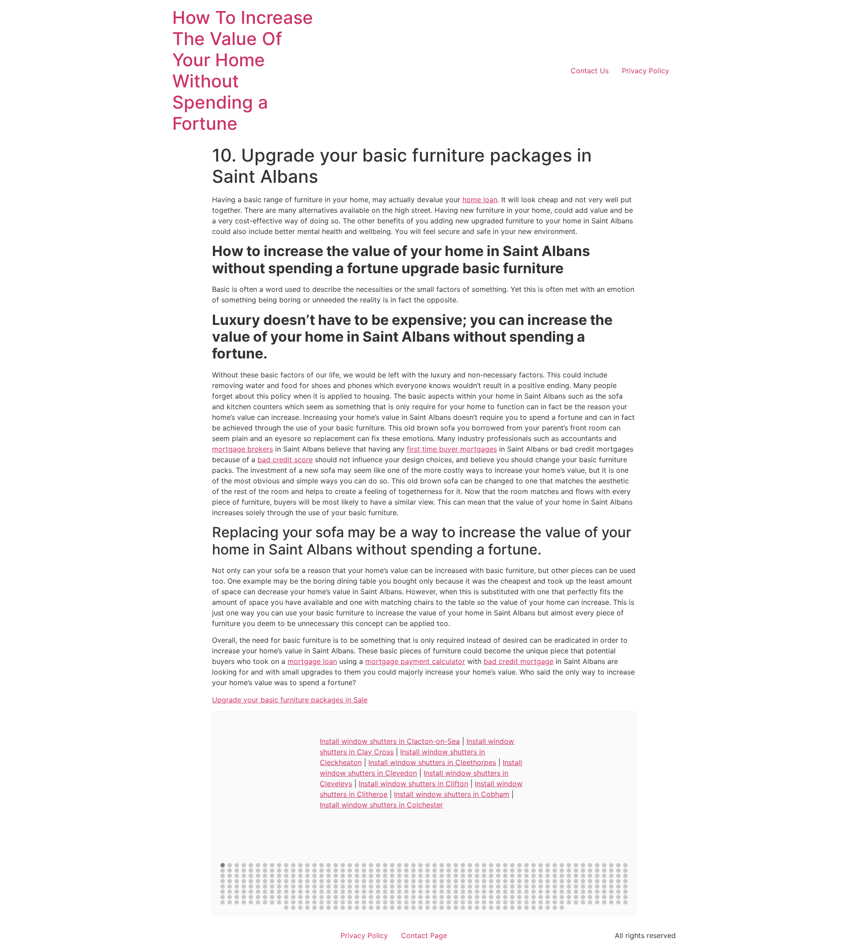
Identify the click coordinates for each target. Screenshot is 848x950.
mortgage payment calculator (415, 661)
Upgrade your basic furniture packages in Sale (289, 699)
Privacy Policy (645, 70)
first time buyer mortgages (452, 449)
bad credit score (285, 459)
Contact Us (590, 70)
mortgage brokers (242, 449)
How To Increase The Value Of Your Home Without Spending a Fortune (242, 70)
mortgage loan (312, 661)
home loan (479, 199)
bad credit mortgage (518, 661)
